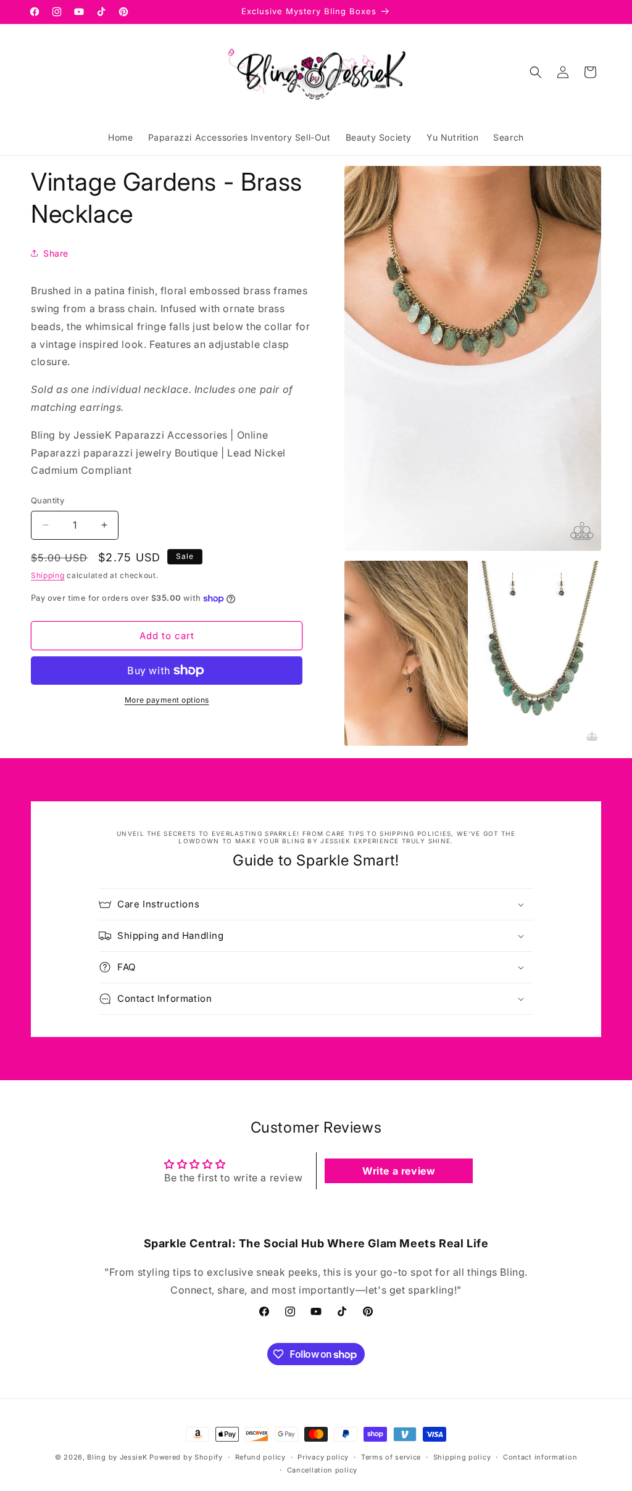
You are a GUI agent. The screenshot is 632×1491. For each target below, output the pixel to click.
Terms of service (391, 1457)
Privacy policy (323, 1457)
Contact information (540, 1457)
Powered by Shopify (186, 1457)
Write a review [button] (398, 1171)
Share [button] (56, 253)
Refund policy (260, 1457)
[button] (535, 72)
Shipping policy (462, 1457)
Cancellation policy (322, 1470)
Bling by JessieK (117, 1457)
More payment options (167, 699)
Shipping (48, 575)
